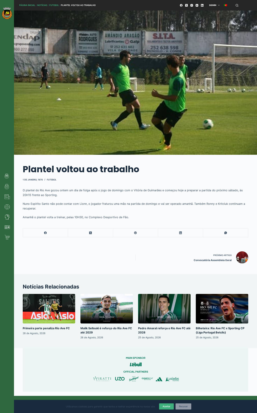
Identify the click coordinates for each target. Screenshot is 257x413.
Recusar (183, 406)
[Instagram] (191, 5)
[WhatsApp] (225, 232)
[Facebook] (181, 5)
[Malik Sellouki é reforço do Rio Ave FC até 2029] (106, 308)
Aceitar (166, 406)
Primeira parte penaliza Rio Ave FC (46, 328)
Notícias (42, 5)
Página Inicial (27, 5)
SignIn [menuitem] (212, 5)
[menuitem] (225, 5)
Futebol (54, 5)
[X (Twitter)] (186, 5)
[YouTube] (197, 5)
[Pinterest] (135, 232)
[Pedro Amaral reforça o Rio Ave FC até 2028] (164, 308)
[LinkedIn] (202, 5)
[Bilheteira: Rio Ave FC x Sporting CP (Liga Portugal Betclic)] (222, 308)
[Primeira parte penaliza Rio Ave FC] (49, 308)
